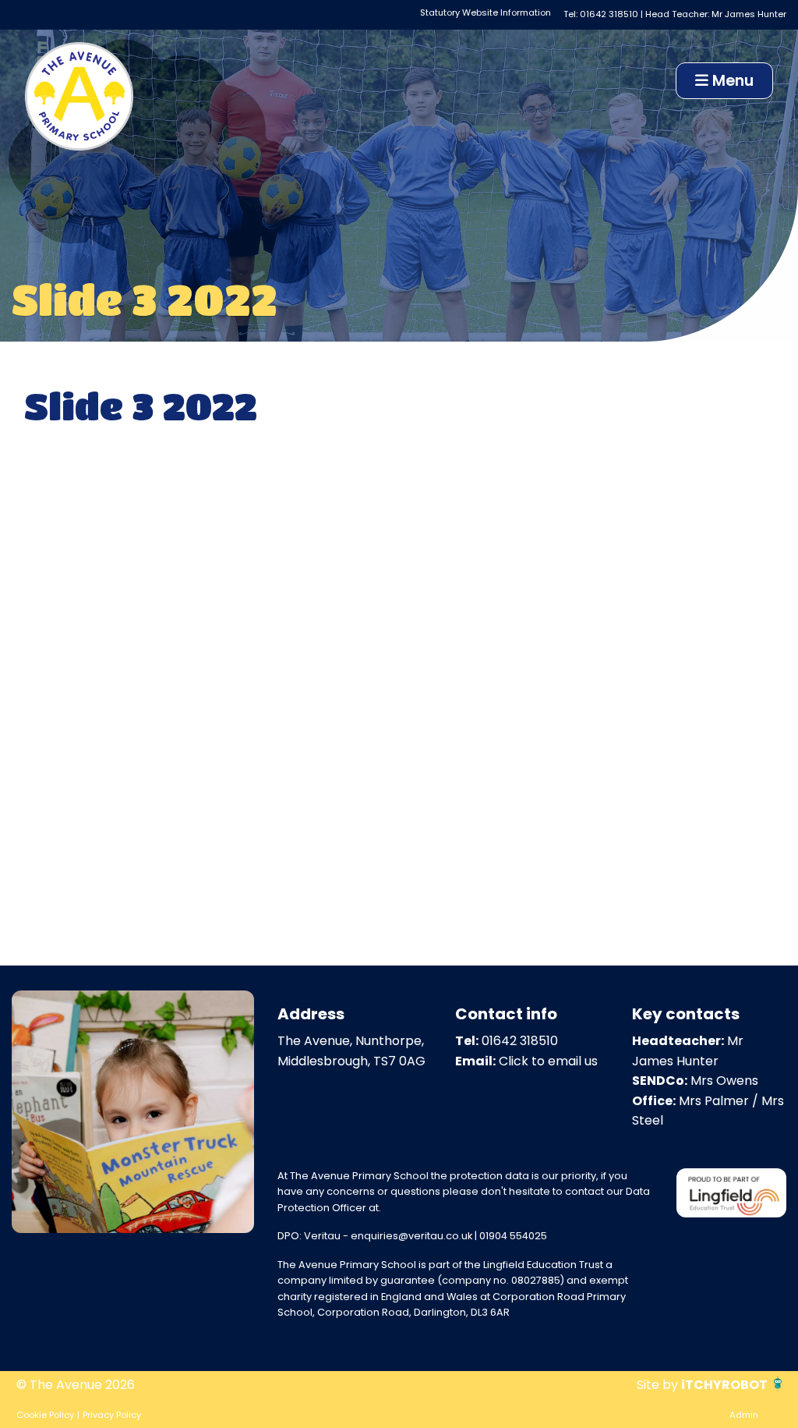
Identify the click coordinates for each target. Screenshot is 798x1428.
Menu (731, 80)
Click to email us (548, 1061)
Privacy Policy (112, 1415)
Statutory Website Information (485, 12)
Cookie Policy (45, 1415)
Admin (743, 1415)
